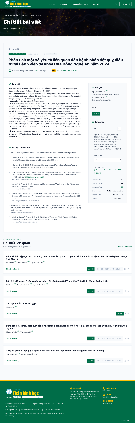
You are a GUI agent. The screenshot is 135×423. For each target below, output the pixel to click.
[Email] (106, 90)
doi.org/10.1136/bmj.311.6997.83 (24, 189)
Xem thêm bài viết (125, 247)
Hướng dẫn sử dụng (80, 4)
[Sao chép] (119, 128)
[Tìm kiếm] (116, 4)
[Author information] (107, 90)
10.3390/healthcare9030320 (34, 177)
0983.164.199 (107, 391)
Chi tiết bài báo (11, 269)
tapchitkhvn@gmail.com (111, 397)
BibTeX (98, 173)
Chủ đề (96, 4)
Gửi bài (127, 4)
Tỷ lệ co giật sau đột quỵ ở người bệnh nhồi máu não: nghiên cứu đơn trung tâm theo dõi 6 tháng (55, 350)
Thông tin (51, 4)
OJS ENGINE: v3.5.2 (127, 420)
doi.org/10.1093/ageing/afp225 (23, 212)
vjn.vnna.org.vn (108, 403)
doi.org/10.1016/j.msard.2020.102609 (26, 222)
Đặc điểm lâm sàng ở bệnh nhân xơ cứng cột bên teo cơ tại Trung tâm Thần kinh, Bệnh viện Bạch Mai (57, 281)
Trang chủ (15, 49)
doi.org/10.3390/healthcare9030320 (26, 179)
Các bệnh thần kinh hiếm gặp (21, 303)
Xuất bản (63, 4)
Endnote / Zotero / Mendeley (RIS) (108, 170)
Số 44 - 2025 (118, 195)
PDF (97, 113)
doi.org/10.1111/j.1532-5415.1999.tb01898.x (27, 201)
